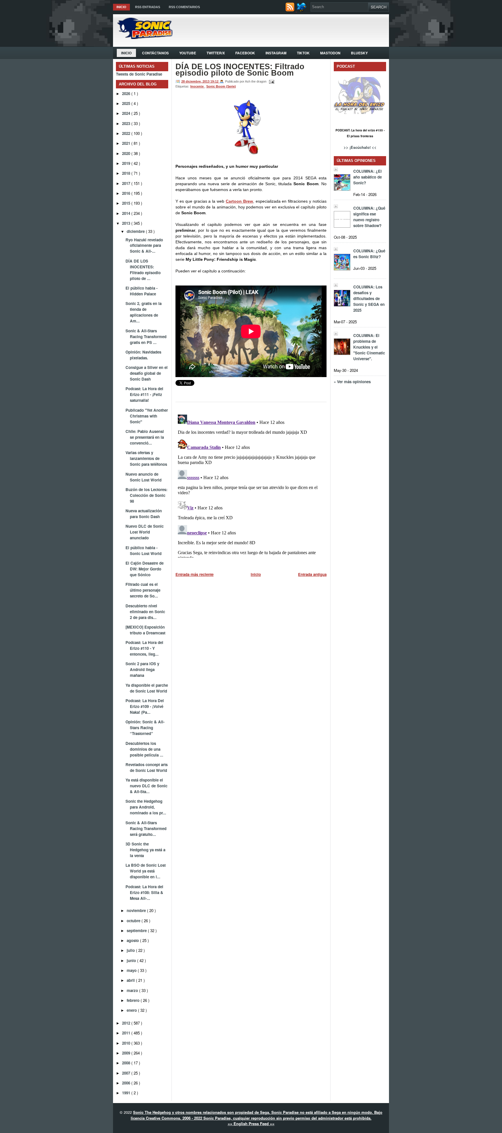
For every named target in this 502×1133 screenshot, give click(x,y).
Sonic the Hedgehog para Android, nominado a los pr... (146, 807)
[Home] (143, 37)
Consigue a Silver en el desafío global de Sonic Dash (147, 373)
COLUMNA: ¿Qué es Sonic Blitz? (369, 253)
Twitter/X (216, 53)
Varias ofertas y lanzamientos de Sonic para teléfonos (146, 458)
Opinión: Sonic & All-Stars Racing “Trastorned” (145, 727)
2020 (126, 153)
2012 (126, 1023)
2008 (126, 1063)
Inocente (197, 86)
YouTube (187, 53)
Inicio (121, 7)
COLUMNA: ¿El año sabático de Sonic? (367, 176)
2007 (126, 1073)
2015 (126, 203)
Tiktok (303, 53)
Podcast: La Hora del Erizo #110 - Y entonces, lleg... (144, 648)
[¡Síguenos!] (302, 10)
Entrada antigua (312, 574)
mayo (132, 970)
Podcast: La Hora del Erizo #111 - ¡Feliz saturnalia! (144, 394)
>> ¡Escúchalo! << (360, 147)
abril (131, 980)
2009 (126, 1053)
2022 (126, 133)
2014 (126, 213)
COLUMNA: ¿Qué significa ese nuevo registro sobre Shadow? (369, 216)
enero (132, 1010)
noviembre (137, 910)
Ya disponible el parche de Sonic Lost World (147, 688)
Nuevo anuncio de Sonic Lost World (144, 477)
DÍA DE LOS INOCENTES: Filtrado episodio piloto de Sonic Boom (239, 69)
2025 (126, 103)
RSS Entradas (147, 7)
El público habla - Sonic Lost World (144, 550)
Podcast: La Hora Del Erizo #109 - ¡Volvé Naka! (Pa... (145, 706)
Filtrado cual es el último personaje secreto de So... (143, 590)
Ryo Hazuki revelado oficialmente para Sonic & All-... (144, 245)
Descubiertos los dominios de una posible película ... (144, 749)
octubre (134, 920)
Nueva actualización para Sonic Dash (144, 513)
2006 (126, 1083)
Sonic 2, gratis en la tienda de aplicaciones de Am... (144, 312)
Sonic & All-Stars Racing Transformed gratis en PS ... (146, 336)
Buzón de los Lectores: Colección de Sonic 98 (146, 495)
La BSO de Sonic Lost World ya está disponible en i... (146, 870)
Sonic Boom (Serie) (221, 86)
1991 (126, 1092)
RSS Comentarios (184, 7)
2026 (126, 93)
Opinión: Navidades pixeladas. (143, 355)
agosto (133, 940)
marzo (133, 990)
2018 (126, 173)
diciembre (136, 231)
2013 (126, 223)
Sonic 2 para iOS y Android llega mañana (142, 669)
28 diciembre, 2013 (195, 81)
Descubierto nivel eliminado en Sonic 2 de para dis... (145, 611)
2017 (126, 183)
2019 (126, 163)
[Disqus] (251, 485)
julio (131, 950)
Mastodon (330, 53)
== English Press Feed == (251, 1123)
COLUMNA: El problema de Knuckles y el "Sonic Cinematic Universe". (369, 347)
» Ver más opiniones (352, 381)
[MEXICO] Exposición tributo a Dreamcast (145, 630)
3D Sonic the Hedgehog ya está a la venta (145, 849)
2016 (126, 193)
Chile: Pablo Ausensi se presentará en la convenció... (145, 437)
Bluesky (359, 53)
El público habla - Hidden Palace (141, 291)
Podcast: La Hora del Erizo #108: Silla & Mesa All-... (144, 892)
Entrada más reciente (194, 574)
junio (132, 960)
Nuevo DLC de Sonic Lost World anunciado (145, 531)
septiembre (137, 930)
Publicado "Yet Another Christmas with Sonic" (147, 415)
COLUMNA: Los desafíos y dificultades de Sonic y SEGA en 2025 (369, 298)
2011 (126, 1033)
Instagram (276, 53)
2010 (126, 1043)
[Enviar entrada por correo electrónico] (270, 81)
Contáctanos (155, 53)
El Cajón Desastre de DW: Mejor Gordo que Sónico (145, 568)
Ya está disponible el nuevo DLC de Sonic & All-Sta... (146, 785)
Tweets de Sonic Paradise (139, 74)
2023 (126, 123)
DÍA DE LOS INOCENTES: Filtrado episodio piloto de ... (143, 269)
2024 (126, 113)
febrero (134, 1000)
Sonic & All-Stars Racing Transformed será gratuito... (146, 828)
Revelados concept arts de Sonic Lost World (147, 767)
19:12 (214, 81)
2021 (126, 143)
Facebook (245, 53)
